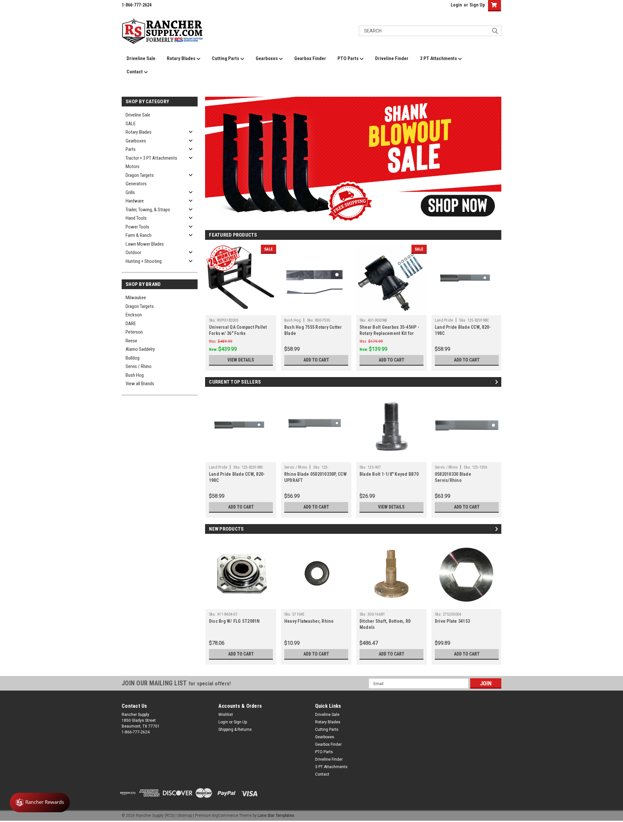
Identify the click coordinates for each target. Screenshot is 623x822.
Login (456, 4)
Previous (211, 155)
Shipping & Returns (235, 729)
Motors (133, 166)
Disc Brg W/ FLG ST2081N (234, 621)
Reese (131, 341)
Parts (131, 149)
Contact (135, 72)
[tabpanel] (353, 160)
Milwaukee (136, 298)
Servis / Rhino (139, 366)
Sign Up (477, 4)
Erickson (134, 315)
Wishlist (225, 714)
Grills (130, 192)
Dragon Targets (140, 175)
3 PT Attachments (439, 58)
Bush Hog (135, 375)
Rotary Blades (181, 58)
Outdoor (133, 252)
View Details (240, 359)
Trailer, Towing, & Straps (148, 210)
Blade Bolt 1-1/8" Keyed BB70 (389, 474)
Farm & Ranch (139, 235)
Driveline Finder (392, 58)
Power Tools (137, 227)
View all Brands (140, 383)
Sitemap (184, 815)
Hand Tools (136, 218)
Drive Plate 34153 (452, 621)
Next (494, 155)
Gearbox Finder (310, 58)
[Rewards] (40, 802)
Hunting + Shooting (144, 261)
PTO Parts (348, 58)
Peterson (134, 332)
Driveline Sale (141, 58)
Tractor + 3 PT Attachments (151, 158)
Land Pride (444, 320)
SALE (131, 124)
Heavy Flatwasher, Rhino (309, 621)
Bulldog (133, 358)
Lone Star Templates (276, 815)
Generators (136, 184)
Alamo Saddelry (140, 349)
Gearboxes (267, 58)
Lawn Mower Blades (145, 244)
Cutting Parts (226, 58)
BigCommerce (225, 815)
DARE (131, 323)
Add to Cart (316, 359)
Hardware (135, 201)
